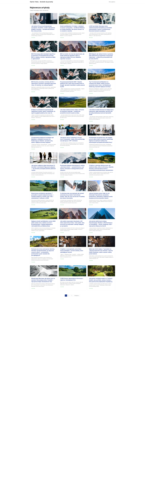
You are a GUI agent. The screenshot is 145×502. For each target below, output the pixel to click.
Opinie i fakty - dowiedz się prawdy (41, 2)
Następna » (76, 295)
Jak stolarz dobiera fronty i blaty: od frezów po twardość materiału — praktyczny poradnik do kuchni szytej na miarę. (72, 111)
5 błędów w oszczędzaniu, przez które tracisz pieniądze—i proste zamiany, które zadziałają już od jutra (71, 250)
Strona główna (112, 1)
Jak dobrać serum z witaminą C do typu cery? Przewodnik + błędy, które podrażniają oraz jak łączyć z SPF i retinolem (72, 139)
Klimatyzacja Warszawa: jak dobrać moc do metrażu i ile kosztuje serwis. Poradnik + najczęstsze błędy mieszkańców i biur (43, 280)
